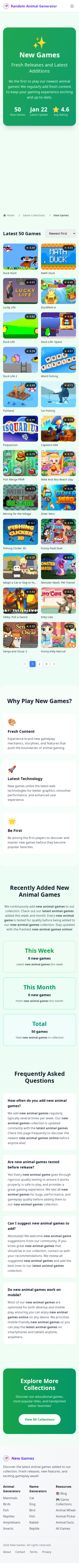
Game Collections (34, 215)
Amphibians (11, 1522)
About (7, 1552)
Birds (7, 1504)
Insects (8, 1528)
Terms (34, 1552)
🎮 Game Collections (64, 1501)
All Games (63, 1528)
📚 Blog (61, 1493)
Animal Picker (66, 1516)
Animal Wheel (66, 1510)
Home (10, 215)
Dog (32, 1504)
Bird (32, 1510)
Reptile (34, 1528)
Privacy (46, 1552)
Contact (20, 1552)
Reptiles (9, 1516)
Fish (6, 1510)
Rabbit (34, 1522)
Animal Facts (65, 1522)
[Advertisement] (39, 168)
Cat (31, 1498)
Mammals (10, 1498)
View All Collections (39, 1419)
